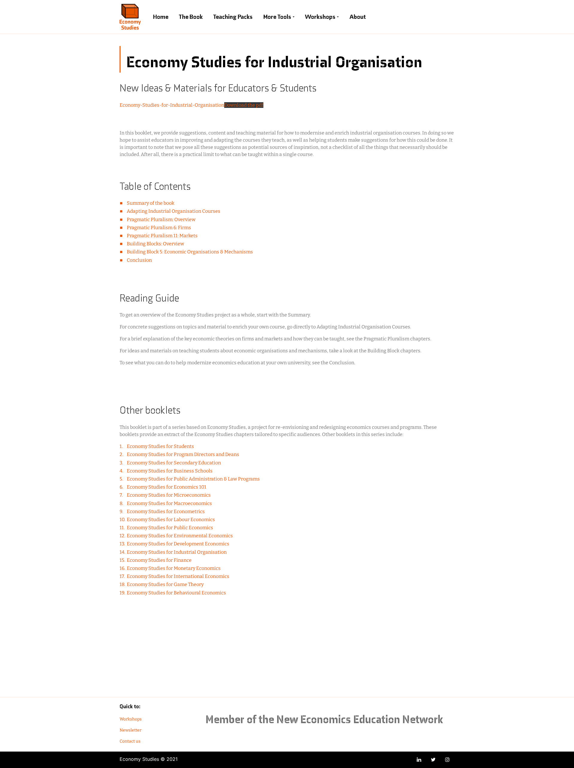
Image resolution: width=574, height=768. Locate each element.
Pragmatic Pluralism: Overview (161, 219)
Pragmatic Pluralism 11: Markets (162, 235)
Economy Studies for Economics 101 (166, 487)
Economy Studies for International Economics (178, 576)
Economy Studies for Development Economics (178, 544)
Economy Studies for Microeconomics (169, 495)
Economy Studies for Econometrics (166, 511)
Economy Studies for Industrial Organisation (177, 552)
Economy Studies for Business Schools (170, 471)
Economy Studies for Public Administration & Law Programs (193, 479)
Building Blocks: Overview (155, 244)
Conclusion (139, 260)
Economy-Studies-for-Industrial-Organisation (172, 105)
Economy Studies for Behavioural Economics (176, 593)
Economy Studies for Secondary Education (174, 463)
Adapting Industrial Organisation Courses (173, 211)
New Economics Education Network (360, 719)
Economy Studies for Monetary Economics (174, 568)
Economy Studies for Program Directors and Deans (183, 454)
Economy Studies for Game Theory (165, 584)
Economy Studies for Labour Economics (171, 519)
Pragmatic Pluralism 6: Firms (159, 227)
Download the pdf (243, 105)
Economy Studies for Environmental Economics (180, 535)
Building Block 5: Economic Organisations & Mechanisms (190, 252)
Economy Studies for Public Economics (170, 527)
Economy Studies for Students (160, 446)
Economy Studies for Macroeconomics (169, 503)
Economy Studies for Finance (159, 560)
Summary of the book (150, 203)
